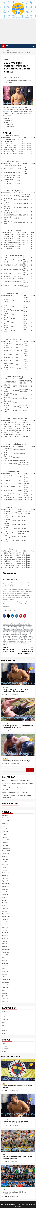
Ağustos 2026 (6, 815)
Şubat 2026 (5, 832)
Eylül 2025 (5, 845)
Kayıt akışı (5, 1046)
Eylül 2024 (5, 878)
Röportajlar (5, 1019)
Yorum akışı (5, 1049)
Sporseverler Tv (7, 637)
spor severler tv (15, 636)
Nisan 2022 (5, 957)
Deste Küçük (20, 628)
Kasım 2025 (5, 840)
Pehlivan (19, 634)
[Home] (3, 46)
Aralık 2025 (5, 837)
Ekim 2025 (5, 842)
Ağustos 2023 (6, 914)
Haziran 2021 (5, 985)
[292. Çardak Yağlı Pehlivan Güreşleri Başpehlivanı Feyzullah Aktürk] (18, 674)
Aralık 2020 (5, 1001)
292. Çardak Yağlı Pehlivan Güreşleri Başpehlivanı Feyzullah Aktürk (15, 690)
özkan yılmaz (6, 634)
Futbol (4, 1014)
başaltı (7, 626)
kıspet (4, 631)
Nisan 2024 (5, 892)
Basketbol (5, 1011)
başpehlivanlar (21, 626)
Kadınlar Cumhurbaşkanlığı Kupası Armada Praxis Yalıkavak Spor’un (17, 1157)
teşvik (31, 637)
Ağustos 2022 (6, 946)
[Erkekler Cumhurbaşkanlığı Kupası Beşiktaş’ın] (18, 1176)
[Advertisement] (18, 31)
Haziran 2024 (5, 886)
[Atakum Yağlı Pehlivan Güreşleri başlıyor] (18, 745)
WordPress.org (6, 1051)
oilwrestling (24, 633)
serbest (5, 636)
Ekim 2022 (5, 941)
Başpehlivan (14, 626)
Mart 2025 (5, 862)
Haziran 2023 (5, 919)
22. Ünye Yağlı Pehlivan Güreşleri (13, 623)
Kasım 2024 (5, 873)
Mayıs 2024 (5, 889)
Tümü (3, 1022)
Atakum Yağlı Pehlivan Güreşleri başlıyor (16, 761)
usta (18, 641)
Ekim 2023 (5, 908)
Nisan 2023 (5, 925)
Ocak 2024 (5, 900)
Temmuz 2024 (6, 883)
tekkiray (22, 637)
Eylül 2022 (5, 944)
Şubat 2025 (5, 864)
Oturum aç (5, 1043)
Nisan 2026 (5, 826)
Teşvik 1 (5, 639)
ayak (29, 624)
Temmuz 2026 (6, 818)
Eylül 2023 (5, 911)
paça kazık (13, 634)
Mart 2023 (5, 927)
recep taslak (25, 634)
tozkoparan (21, 639)
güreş (16, 629)
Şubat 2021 (5, 996)
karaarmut (26, 629)
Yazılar (4, 1033)
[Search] (33, 46)
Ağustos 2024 (6, 881)
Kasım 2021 (5, 971)
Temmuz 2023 (6, 916)
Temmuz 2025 (6, 851)
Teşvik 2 (10, 639)
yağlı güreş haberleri (18, 642)
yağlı (4, 642)
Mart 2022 (5, 960)
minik (9, 633)
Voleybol (4, 1028)
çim (7, 628)
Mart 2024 (5, 894)
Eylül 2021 (5, 977)
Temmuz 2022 (6, 949)
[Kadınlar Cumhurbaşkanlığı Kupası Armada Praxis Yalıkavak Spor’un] (18, 1141)
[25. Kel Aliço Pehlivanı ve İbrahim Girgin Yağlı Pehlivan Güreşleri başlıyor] (18, 709)
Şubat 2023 (5, 930)
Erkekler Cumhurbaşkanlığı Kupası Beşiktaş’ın (14, 792)
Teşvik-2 (15, 639)
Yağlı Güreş (6, 59)
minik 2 (18, 633)
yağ (30, 641)
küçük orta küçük (21, 631)
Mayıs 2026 (5, 823)
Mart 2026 (5, 829)
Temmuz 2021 (6, 982)
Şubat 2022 (5, 963)
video (21, 641)
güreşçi (21, 629)
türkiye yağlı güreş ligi (10, 641)
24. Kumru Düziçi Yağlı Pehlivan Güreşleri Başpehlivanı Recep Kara (25, 650)
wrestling (26, 641)
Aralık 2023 (5, 903)
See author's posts (10, 610)
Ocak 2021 (5, 998)
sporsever (22, 636)
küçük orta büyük (11, 631)
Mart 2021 (5, 993)
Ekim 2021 (5, 974)
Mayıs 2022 (5, 955)
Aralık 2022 (5, 936)
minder (4, 633)
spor (9, 636)
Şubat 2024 (5, 897)
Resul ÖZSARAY (15, 77)
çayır (4, 628)
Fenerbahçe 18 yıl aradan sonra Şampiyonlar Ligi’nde (16, 780)
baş (4, 626)
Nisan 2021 (5, 990)
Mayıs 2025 (5, 856)
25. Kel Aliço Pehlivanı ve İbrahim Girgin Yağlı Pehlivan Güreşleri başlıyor (18, 726)
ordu (29, 633)
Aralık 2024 (5, 870)
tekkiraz (27, 637)
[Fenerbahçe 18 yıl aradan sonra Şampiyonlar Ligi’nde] (18, 1070)
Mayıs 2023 (5, 922)
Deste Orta (26, 628)
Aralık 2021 (5, 968)
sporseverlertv (15, 637)
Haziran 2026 (5, 821)
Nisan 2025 (5, 859)
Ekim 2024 (5, 875)
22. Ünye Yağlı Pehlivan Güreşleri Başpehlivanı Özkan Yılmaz (18, 623)
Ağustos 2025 (6, 848)
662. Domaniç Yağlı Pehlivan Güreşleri (8, 649)
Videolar (4, 1025)
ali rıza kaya (24, 624)
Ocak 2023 (5, 933)
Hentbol (4, 1017)
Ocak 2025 (5, 867)
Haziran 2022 (5, 952)
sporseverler (29, 636)
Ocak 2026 (5, 834)
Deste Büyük (13, 628)
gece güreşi (11, 629)
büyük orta (28, 626)
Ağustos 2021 (6, 979)
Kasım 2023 (5, 905)
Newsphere (29, 1204)
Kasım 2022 (5, 938)
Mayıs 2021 (5, 987)
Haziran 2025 (5, 853)
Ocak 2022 (5, 966)
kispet (31, 629)
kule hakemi (29, 631)
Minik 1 (13, 633)
